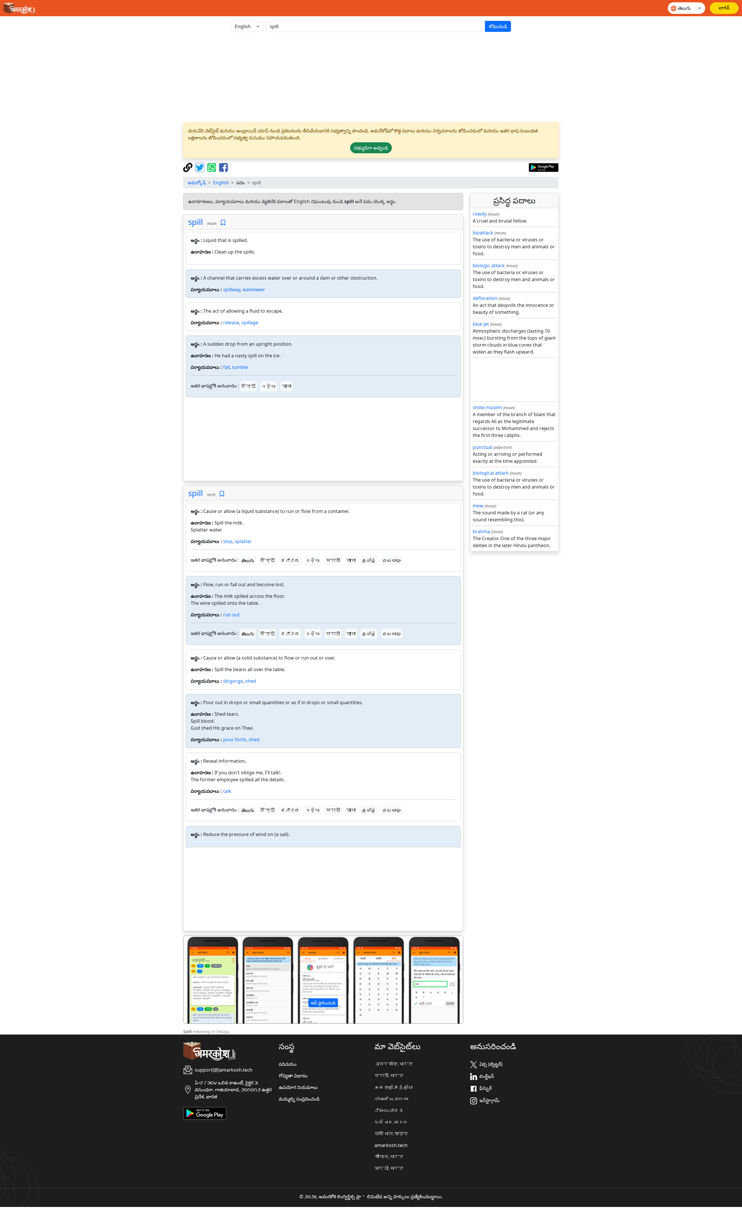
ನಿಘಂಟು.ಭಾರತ (388, 1110)
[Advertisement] (371, 77)
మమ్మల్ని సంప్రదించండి (299, 1099)
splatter (243, 541)
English (221, 182)
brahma (481, 531)
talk (227, 791)
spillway (231, 289)
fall (226, 367)
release (231, 322)
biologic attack (489, 265)
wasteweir (254, 289)
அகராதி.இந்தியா (393, 1087)
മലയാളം (391, 560)
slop (227, 541)
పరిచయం (288, 1064)
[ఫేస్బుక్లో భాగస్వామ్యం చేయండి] (223, 167)
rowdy (480, 214)
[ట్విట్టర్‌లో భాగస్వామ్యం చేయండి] (200, 167)
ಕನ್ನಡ (290, 560)
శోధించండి (498, 26)
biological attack (491, 473)
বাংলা (286, 386)
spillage (249, 322)
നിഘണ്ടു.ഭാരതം (391, 1099)
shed (250, 681)
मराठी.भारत (388, 1075)
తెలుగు (247, 560)
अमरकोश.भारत (393, 1064)
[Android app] (204, 1113)
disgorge (233, 681)
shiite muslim (487, 407)
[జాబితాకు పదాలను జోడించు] (223, 223)
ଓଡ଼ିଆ (269, 386)
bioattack (483, 233)
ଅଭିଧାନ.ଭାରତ (391, 1122)
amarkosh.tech (391, 1145)
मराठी (333, 560)
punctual (482, 447)
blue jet (481, 324)
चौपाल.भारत (388, 1157)
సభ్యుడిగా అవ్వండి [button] (371, 148)
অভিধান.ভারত (391, 1133)
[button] (204, 980)
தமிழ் (369, 560)
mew (478, 505)
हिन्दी (248, 386)
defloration (485, 298)
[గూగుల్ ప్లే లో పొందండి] (543, 167)
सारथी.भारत (388, 1168)
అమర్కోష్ (197, 182)
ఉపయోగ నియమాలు (298, 1087)
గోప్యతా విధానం (293, 1075)
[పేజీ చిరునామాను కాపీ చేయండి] (188, 167)
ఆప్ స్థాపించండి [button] (323, 1003)
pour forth (234, 739)
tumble (240, 367)
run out (231, 614)
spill (195, 221)
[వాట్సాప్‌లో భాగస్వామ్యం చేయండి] (212, 167)
